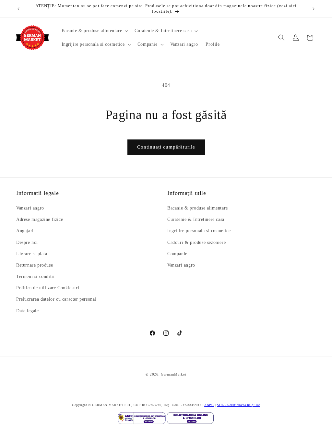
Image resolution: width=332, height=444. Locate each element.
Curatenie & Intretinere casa (195, 219)
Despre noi (27, 242)
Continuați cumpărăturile (166, 147)
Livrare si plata (31, 253)
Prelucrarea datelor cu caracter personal (56, 299)
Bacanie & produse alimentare (197, 208)
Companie (177, 253)
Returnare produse (34, 265)
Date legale (27, 310)
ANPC (209, 405)
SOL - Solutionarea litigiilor (238, 405)
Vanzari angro (30, 208)
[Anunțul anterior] (18, 9)
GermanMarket (173, 374)
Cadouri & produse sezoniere (196, 242)
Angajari (25, 230)
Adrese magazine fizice (39, 219)
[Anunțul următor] (313, 9)
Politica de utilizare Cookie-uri (47, 287)
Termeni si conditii (35, 276)
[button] (94, 31)
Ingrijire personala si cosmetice (199, 230)
